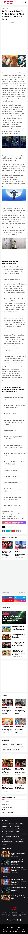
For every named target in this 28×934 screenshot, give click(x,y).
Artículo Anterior (5, 592)
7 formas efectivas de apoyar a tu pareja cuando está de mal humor (20, 788)
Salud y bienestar (7, 749)
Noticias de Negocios (7, 807)
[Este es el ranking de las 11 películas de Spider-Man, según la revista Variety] (5, 870)
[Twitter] (7, 531)
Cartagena (4, 826)
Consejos (4, 828)
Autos (21, 823)
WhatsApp (19, 927)
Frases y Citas (5, 804)
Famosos (22, 834)
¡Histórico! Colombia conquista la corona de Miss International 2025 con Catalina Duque (20, 729)
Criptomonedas (12, 828)
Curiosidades (19, 744)
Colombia (12, 744)
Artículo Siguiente (22, 592)
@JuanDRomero (12, 929)
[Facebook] (3, 531)
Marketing (15, 747)
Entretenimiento (13, 527)
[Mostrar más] (20, 531)
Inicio (3, 8)
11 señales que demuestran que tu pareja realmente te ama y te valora (18, 636)
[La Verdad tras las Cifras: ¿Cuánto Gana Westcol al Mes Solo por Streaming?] (6, 645)
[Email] (17, 531)
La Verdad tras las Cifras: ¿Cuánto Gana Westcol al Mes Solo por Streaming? (18, 644)
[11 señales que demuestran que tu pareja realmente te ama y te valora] (6, 637)
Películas (22, 747)
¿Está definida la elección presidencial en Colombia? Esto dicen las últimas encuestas (7, 710)
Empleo (17, 831)
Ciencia (11, 826)
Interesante (8, 836)
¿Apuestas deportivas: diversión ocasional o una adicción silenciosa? (19, 861)
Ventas (4, 844)
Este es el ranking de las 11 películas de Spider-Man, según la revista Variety (18, 869)
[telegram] (20, 920)
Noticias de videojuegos (7, 812)
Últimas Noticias (6, 801)
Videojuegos (16, 749)
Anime (7, 8)
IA (2, 836)
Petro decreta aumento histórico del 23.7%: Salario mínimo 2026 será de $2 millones (7, 729)
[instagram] (17, 920)
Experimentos (15, 834)
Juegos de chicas (6, 839)
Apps (17, 823)
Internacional (16, 836)
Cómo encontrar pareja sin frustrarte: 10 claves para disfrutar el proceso (7, 788)
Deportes (4, 831)
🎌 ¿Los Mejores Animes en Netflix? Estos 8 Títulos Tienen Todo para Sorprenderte (7, 552)
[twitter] (10, 920)
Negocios (22, 839)
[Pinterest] (13, 531)
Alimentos (4, 823)
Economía (11, 831)
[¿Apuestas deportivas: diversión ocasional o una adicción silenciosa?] (5, 862)
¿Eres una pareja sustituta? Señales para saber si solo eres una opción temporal (20, 770)
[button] (2, 2)
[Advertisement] (14, 39)
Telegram (13, 927)
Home (8, 927)
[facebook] (7, 920)
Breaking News (5, 809)
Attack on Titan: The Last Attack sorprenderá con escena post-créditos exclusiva (20, 552)
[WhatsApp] (10, 531)
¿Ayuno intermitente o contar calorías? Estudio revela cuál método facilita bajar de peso (18, 652)
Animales (5, 744)
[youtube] (14, 920)
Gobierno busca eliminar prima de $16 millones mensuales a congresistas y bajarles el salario (20, 710)
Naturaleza (15, 839)
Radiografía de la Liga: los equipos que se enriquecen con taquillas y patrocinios (18, 628)
